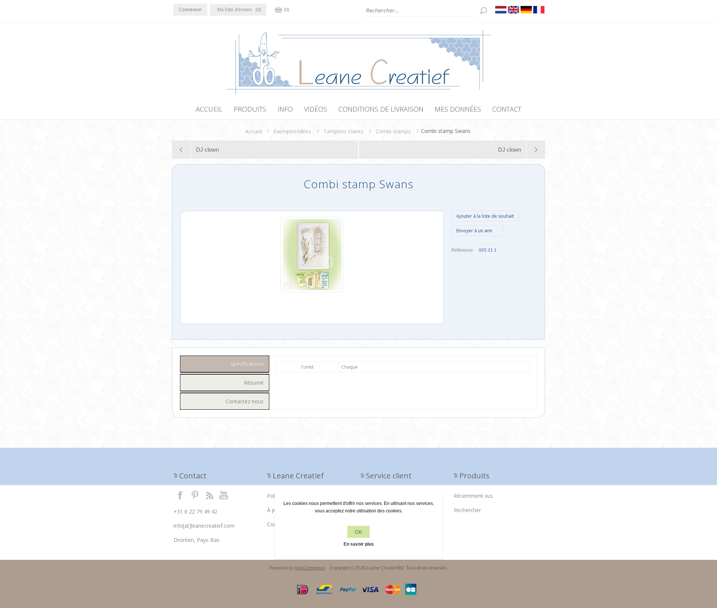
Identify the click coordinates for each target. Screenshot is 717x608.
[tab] (224, 364)
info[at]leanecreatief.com (204, 525)
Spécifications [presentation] (247, 363)
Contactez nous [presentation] (245, 401)
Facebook (180, 495)
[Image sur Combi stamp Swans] (312, 291)
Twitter (195, 495)
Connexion (190, 9)
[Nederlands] (501, 10)
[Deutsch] (526, 10)
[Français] (539, 10)
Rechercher (467, 510)
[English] (513, 10)
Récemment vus (473, 495)
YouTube (224, 495)
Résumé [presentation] (254, 382)
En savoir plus (359, 544)
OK (358, 532)
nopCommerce (310, 568)
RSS (209, 495)
